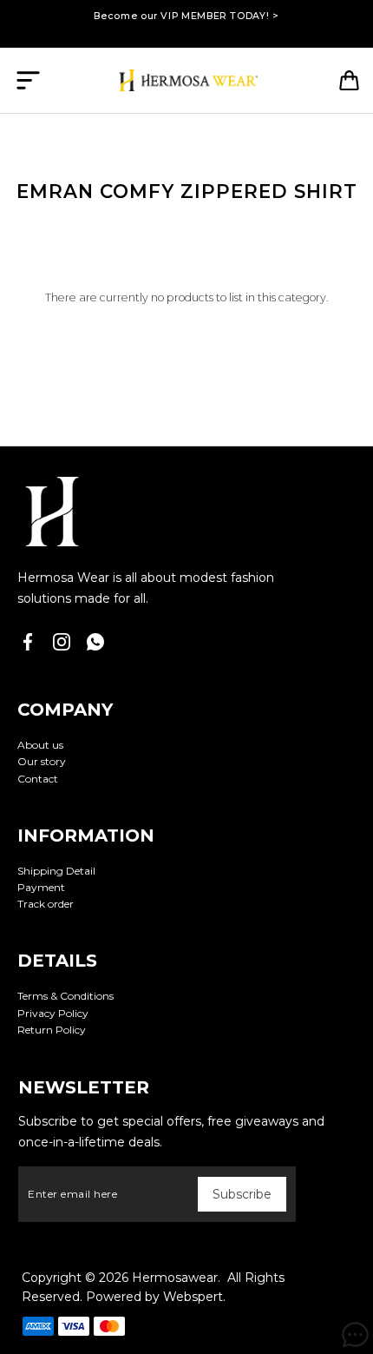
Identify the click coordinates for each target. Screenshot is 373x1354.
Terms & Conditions (65, 995)
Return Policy (51, 1029)
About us (40, 744)
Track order (45, 903)
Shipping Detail (56, 870)
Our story (41, 761)
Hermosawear (175, 1277)
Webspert (193, 1296)
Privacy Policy (52, 1013)
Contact (37, 778)
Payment (41, 887)
